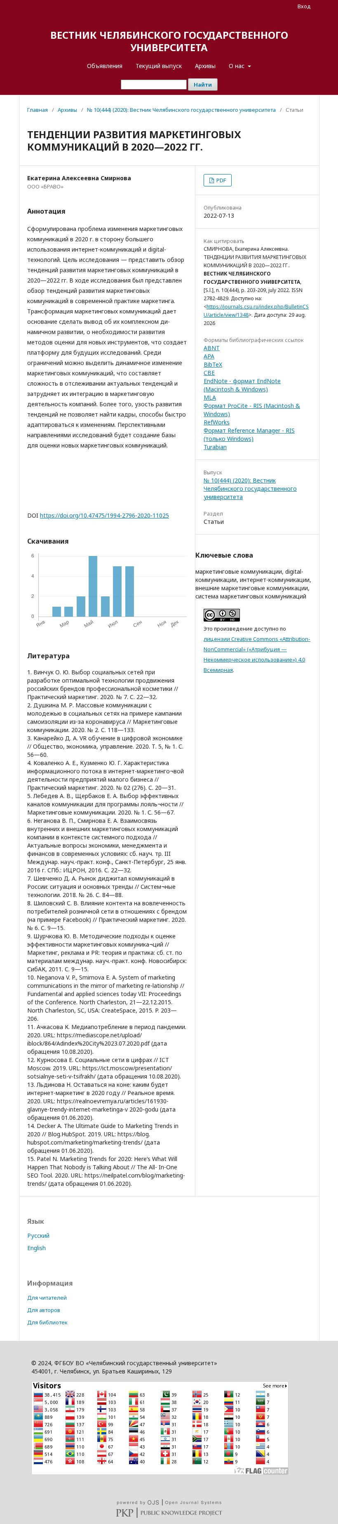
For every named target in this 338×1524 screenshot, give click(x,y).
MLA (210, 397)
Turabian (215, 447)
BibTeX (213, 364)
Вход (304, 6)
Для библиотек (47, 1322)
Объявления (104, 66)
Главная (37, 109)
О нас (237, 66)
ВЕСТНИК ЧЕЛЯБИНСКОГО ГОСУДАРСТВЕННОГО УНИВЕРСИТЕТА (169, 41)
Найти (203, 84)
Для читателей (47, 1297)
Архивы (205, 66)
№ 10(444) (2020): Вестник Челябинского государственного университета (181, 109)
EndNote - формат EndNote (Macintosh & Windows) (242, 385)
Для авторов (43, 1310)
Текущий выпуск (159, 66)
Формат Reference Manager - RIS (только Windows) (249, 434)
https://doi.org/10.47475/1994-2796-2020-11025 (104, 515)
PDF (220, 180)
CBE (209, 373)
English (36, 1248)
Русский (38, 1235)
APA (209, 356)
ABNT (212, 348)
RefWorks (217, 422)
